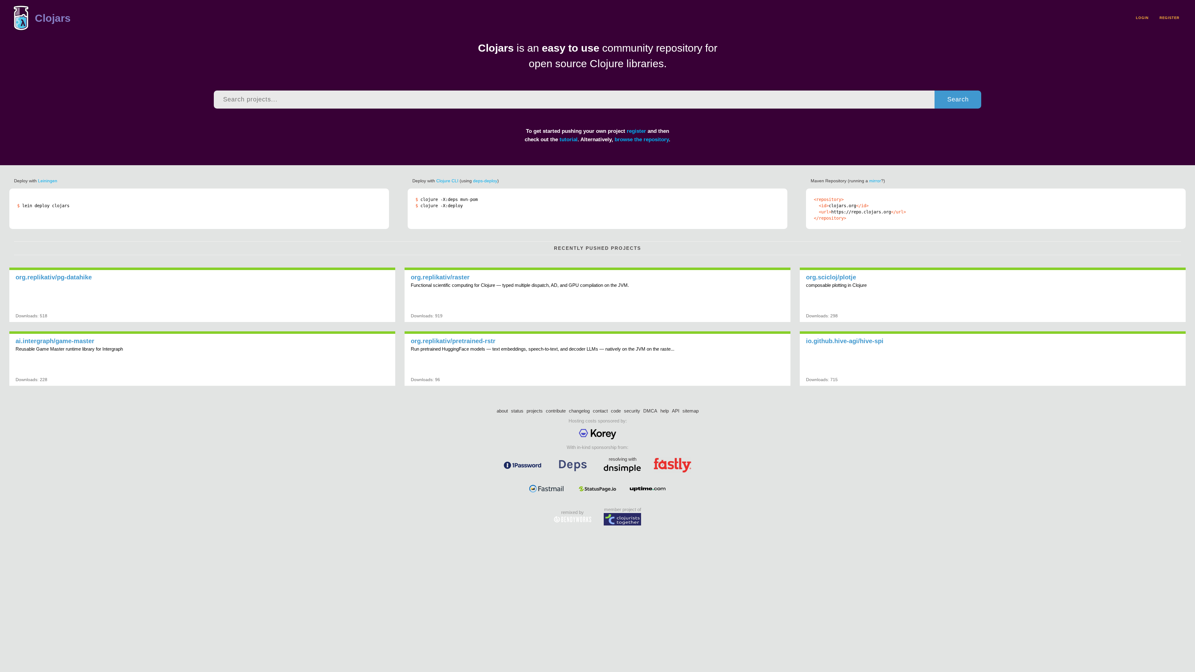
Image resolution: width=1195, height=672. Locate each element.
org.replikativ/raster (440, 277)
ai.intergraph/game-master (55, 341)
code (616, 410)
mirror (875, 180)
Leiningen (47, 180)
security (632, 410)
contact (600, 410)
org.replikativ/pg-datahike (54, 277)
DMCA (650, 410)
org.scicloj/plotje (831, 277)
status (517, 410)
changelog (579, 410)
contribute (556, 410)
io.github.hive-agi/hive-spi (844, 341)
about (502, 410)
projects (535, 410)
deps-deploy (485, 180)
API (675, 410)
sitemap (690, 410)
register (1169, 18)
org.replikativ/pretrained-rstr (453, 341)
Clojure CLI (447, 180)
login (1142, 18)
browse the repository (642, 139)
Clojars (53, 18)
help (664, 410)
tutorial (569, 139)
